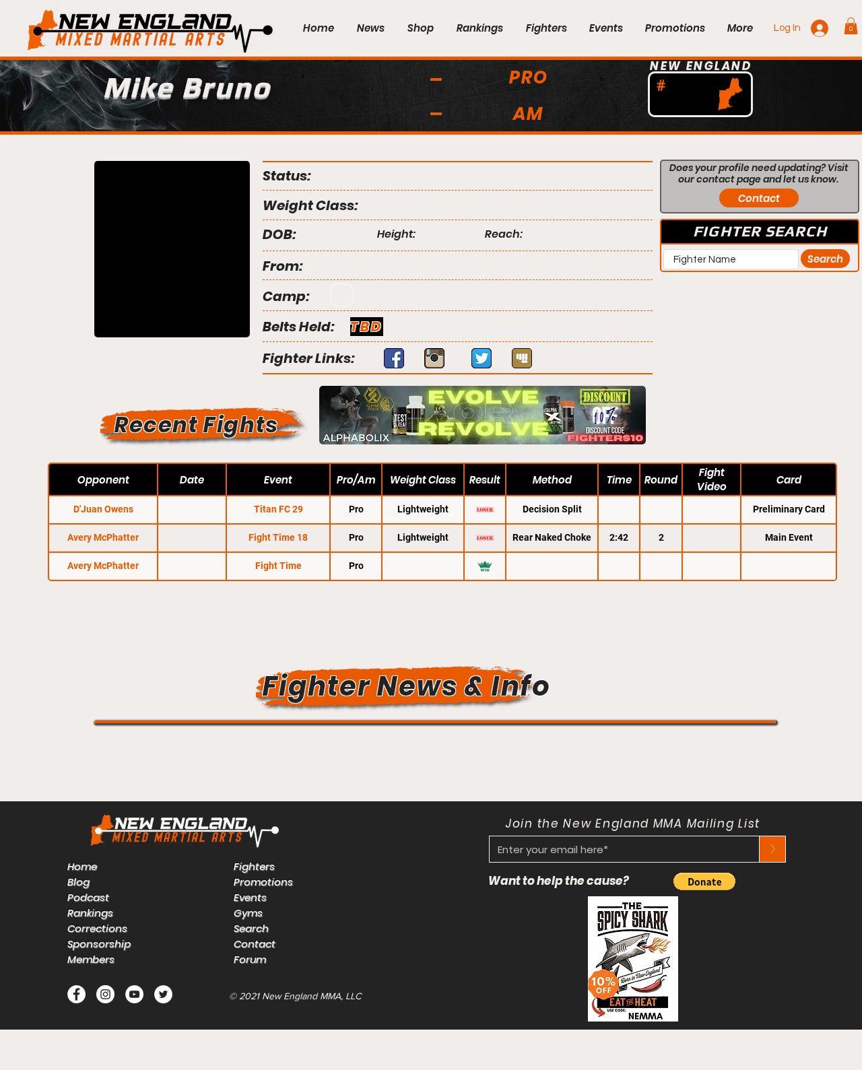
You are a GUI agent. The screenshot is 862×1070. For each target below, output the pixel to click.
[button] (851, 26)
